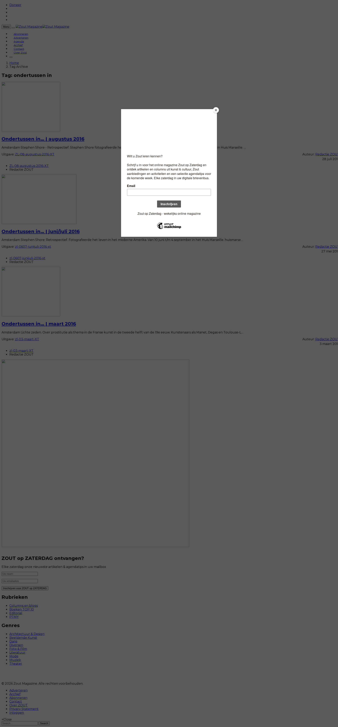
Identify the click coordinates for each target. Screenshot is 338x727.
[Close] (216, 110)
